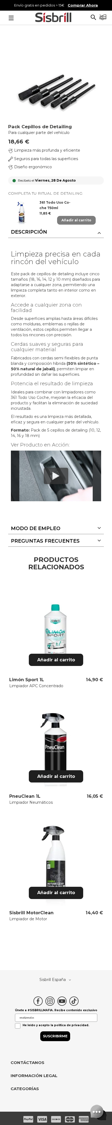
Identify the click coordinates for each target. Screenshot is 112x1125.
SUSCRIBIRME (55, 1036)
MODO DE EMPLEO (35, 528)
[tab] (56, 232)
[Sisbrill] (53, 18)
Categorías (25, 1088)
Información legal (34, 1075)
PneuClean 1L (25, 796)
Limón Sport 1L (26, 679)
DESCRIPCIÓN (29, 232)
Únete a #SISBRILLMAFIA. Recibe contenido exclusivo (56, 1010)
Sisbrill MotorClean (31, 912)
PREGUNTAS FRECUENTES (45, 541)
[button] (93, 18)
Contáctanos (27, 1062)
